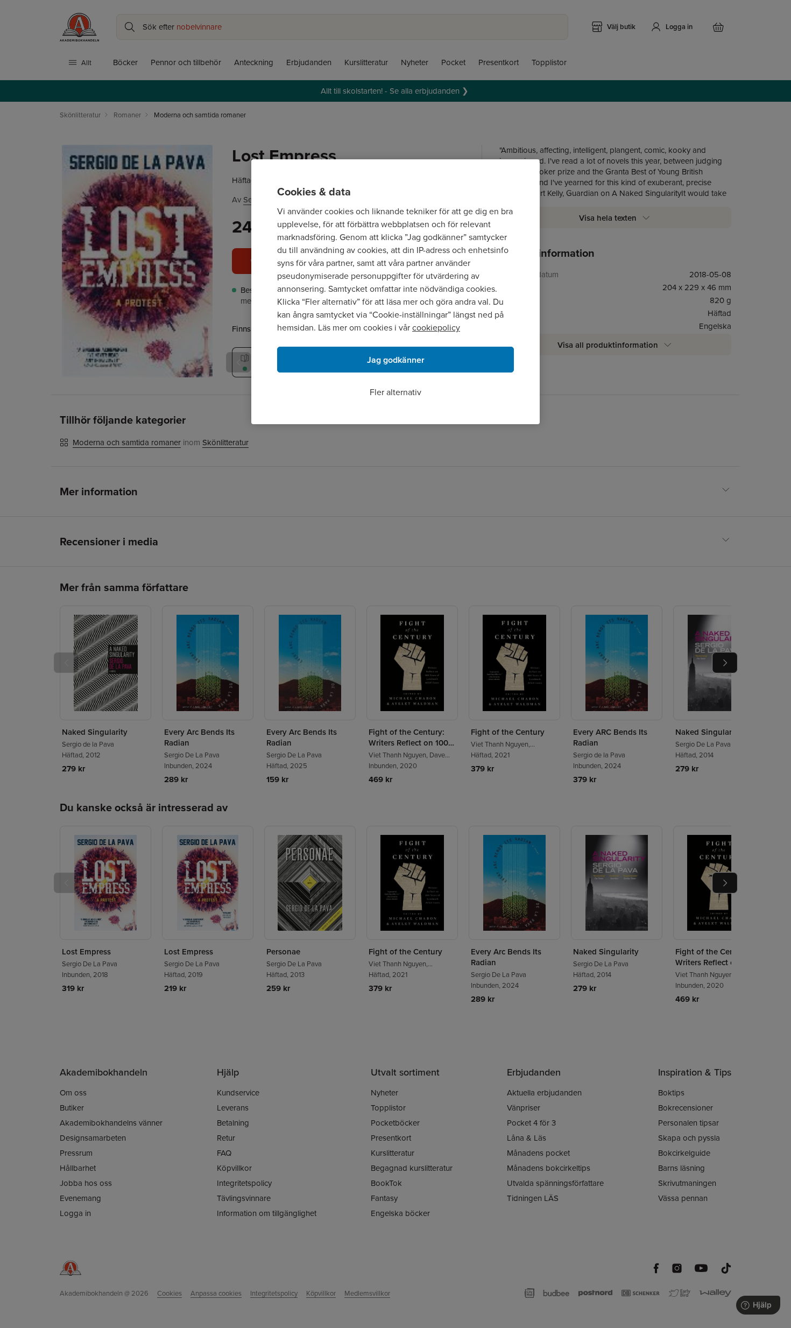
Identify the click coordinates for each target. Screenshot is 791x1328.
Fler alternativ (395, 392)
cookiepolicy (436, 327)
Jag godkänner (396, 360)
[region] (395, 291)
